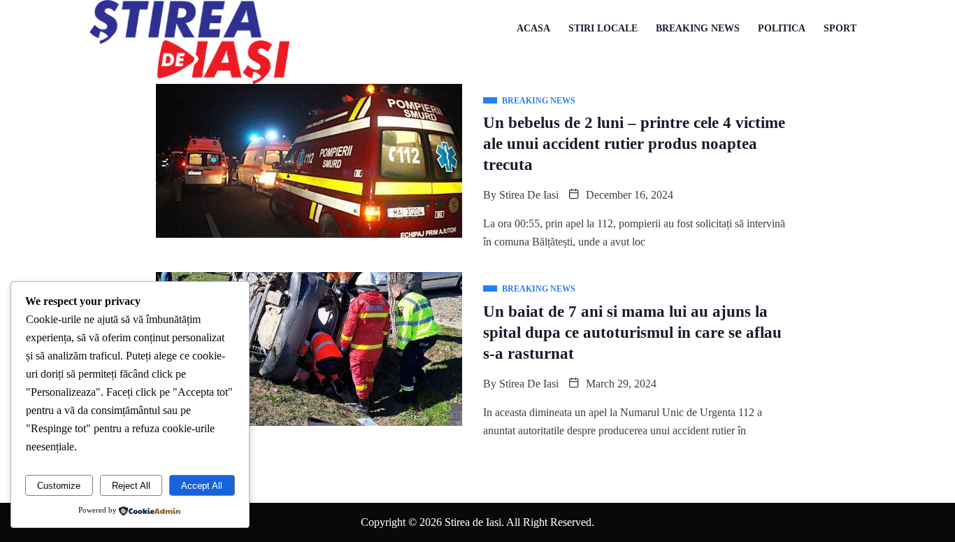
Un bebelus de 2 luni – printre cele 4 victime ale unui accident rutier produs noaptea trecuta (634, 143)
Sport (840, 28)
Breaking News (698, 28)
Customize (58, 485)
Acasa (533, 28)
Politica (781, 28)
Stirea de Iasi (529, 195)
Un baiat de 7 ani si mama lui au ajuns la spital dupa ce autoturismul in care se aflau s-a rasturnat (632, 332)
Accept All (201, 485)
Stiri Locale (603, 28)
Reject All (131, 485)
